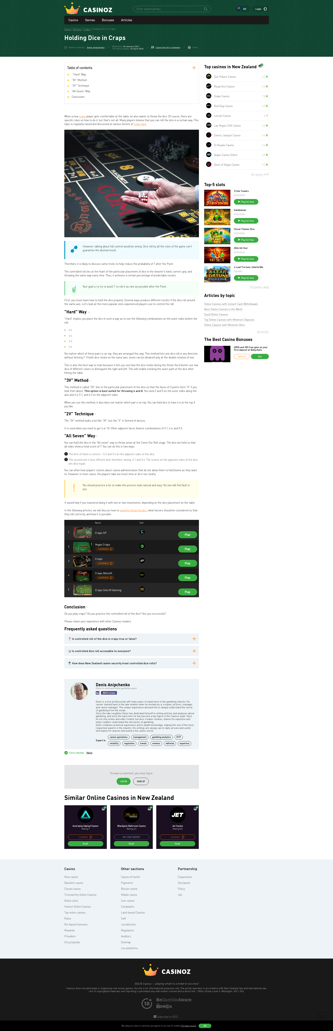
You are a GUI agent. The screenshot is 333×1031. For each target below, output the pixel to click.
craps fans (140, 124)
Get (260, 356)
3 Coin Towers (241, 191)
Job (180, 894)
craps (82, 116)
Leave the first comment (168, 47)
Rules (67, 918)
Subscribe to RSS (167, 1016)
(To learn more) (188, 1025)
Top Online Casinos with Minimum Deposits (229, 319)
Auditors (126, 936)
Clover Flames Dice (244, 229)
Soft (123, 918)
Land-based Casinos (133, 912)
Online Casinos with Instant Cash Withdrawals (231, 304)
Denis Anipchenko (96, 47)
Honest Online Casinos (77, 906)
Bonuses (108, 20)
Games (90, 20)
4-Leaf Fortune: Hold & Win (248, 267)
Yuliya (89, 753)
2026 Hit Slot (241, 248)
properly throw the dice (133, 510)
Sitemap (126, 942)
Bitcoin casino (129, 888)
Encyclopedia (72, 942)
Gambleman (240, 210)
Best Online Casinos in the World (223, 309)
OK (205, 1025)
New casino (71, 877)
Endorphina (239, 194)
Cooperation (185, 877)
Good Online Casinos (216, 314)
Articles (126, 20)
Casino (73, 20)
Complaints (127, 906)
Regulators (127, 930)
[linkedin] (97, 693)
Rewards (69, 930)
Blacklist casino (73, 883)
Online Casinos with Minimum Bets (224, 325)
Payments (127, 883)
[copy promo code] (90, 837)
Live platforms (129, 948)
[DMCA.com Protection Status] (164, 1007)
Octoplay (238, 271)
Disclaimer (184, 883)
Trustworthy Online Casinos (80, 894)
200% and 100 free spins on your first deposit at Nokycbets (251, 348)
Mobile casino (129, 894)
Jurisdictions (128, 924)
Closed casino (72, 888)
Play (187, 534)
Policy (181, 888)
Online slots (71, 900)
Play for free (247, 201)
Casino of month (130, 877)
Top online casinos (75, 912)
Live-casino (127, 900)
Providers (70, 936)
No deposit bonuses (76, 924)
